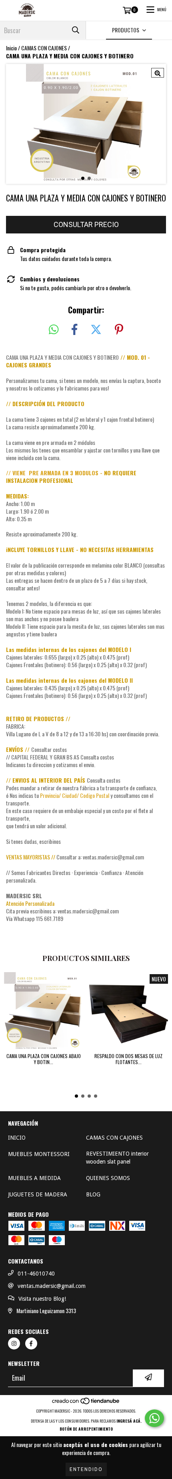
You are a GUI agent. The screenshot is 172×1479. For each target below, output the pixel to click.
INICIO (17, 1137)
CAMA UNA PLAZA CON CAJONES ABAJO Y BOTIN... (43, 1059)
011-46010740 (36, 1273)
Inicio (11, 48)
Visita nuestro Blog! (42, 1299)
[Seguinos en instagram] (14, 1343)
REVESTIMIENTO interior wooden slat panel (117, 1157)
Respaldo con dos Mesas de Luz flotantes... (128, 1059)
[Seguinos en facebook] (31, 1343)
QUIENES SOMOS (108, 1178)
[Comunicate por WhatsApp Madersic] (154, 1418)
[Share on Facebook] (74, 329)
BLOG (93, 1194)
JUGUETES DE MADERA (37, 1194)
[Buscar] (75, 30)
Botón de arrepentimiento (86, 1429)
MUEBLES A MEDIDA (34, 1178)
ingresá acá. (129, 1421)
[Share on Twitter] (96, 329)
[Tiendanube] (86, 1403)
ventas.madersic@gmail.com (52, 1286)
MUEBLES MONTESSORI (39, 1154)
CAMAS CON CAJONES (44, 48)
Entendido (86, 1469)
